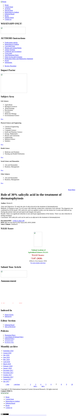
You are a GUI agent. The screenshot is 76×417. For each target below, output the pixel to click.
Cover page (8, 53)
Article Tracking (10, 50)
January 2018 (7, 368)
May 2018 (6, 359)
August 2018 (7, 353)
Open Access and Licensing (13, 57)
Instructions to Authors (12, 12)
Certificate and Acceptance (13, 51)
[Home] (3, 1)
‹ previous (17, 384)
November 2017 (8, 373)
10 (72, 384)
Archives (7, 8)
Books (7, 16)
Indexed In (8, 316)
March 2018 (7, 364)
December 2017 (8, 370)
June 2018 (6, 357)
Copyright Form (10, 46)
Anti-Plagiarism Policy (12, 55)
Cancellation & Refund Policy (14, 337)
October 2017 (7, 375)
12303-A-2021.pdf (18, 221)
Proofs (7, 60)
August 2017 (7, 379)
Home (7, 5)
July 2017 (6, 381)
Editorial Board (9, 14)
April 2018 (6, 362)
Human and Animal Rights (13, 48)
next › (35, 386)
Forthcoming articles (11, 42)
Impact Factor (9, 314)
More (2, 119)
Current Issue (9, 7)
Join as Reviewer (10, 327)
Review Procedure (10, 66)
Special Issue (9, 10)
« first (7, 384)
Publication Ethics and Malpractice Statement (19, 59)
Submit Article (9, 17)
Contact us (8, 19)
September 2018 (8, 351)
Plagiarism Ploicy (10, 335)
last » (43, 386)
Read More (71, 190)
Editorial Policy (9, 339)
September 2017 (8, 377)
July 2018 (6, 355)
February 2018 (7, 366)
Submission (8, 62)
